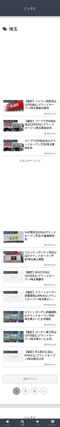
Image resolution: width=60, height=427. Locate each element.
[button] (53, 403)
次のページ (30, 378)
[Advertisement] (30, 65)
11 (34, 391)
